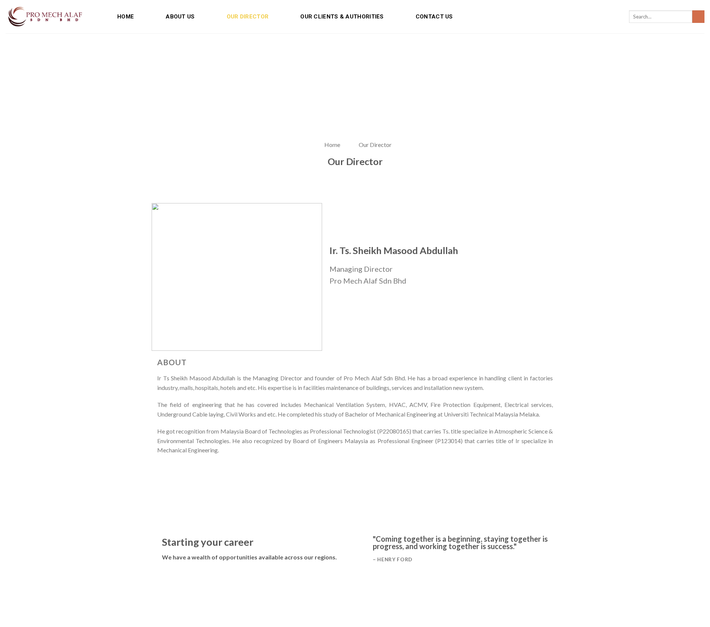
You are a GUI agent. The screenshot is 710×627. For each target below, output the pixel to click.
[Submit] (698, 16)
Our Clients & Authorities (342, 16)
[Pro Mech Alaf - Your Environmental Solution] (45, 17)
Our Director (248, 16)
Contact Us (434, 16)
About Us (180, 16)
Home (125, 16)
